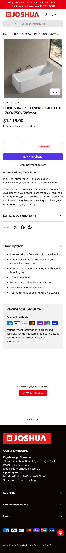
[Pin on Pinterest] (29, 227)
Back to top (33, 419)
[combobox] (33, 23)
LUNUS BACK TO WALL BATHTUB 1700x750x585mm (36, 34)
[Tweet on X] (15, 227)
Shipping (7, 125)
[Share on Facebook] (22, 227)
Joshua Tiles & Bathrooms (21, 545)
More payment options (33, 164)
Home (6, 34)
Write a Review (35, 393)
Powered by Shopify (43, 545)
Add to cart (44, 146)
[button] (53, 14)
